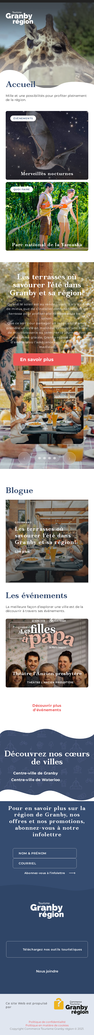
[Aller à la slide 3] (49, 458)
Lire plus (23, 551)
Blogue (19, 491)
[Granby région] (19, 18)
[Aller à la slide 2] (44, 458)
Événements (23, 118)
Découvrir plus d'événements (46, 707)
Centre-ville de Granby (36, 773)
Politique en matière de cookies (47, 1025)
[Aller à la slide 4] (54, 458)
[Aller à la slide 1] (39, 458)
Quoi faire (21, 189)
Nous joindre (47, 971)
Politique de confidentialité (47, 1022)
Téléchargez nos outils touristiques (52, 949)
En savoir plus (37, 359)
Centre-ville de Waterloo (36, 780)
